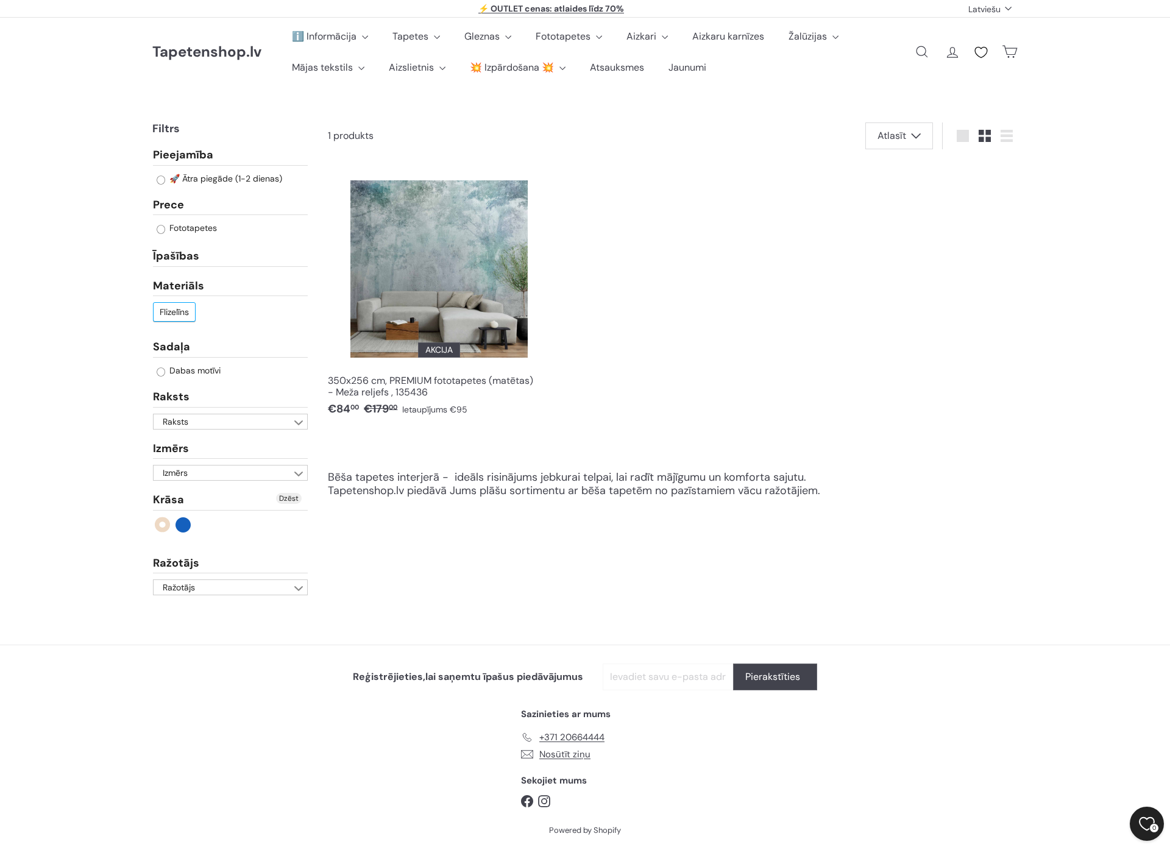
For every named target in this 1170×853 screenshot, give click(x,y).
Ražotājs (176, 563)
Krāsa (168, 499)
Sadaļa (171, 346)
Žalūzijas (809, 36)
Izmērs (171, 448)
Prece (168, 204)
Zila (184, 525)
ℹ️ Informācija (325, 36)
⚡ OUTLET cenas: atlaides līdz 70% (551, 8)
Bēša (163, 525)
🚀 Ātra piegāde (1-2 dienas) (224, 178)
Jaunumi (687, 67)
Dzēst (289, 498)
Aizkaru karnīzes (728, 36)
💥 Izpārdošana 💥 (513, 67)
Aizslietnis (412, 67)
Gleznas (483, 36)
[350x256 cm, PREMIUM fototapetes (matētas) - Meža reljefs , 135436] (439, 293)
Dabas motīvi (194, 370)
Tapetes (411, 36)
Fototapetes (564, 36)
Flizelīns (174, 311)
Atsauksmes (617, 67)
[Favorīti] (981, 52)
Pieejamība (183, 155)
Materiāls (178, 285)
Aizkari (642, 36)
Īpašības (176, 256)
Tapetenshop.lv (206, 52)
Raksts (171, 396)
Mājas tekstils (323, 67)
